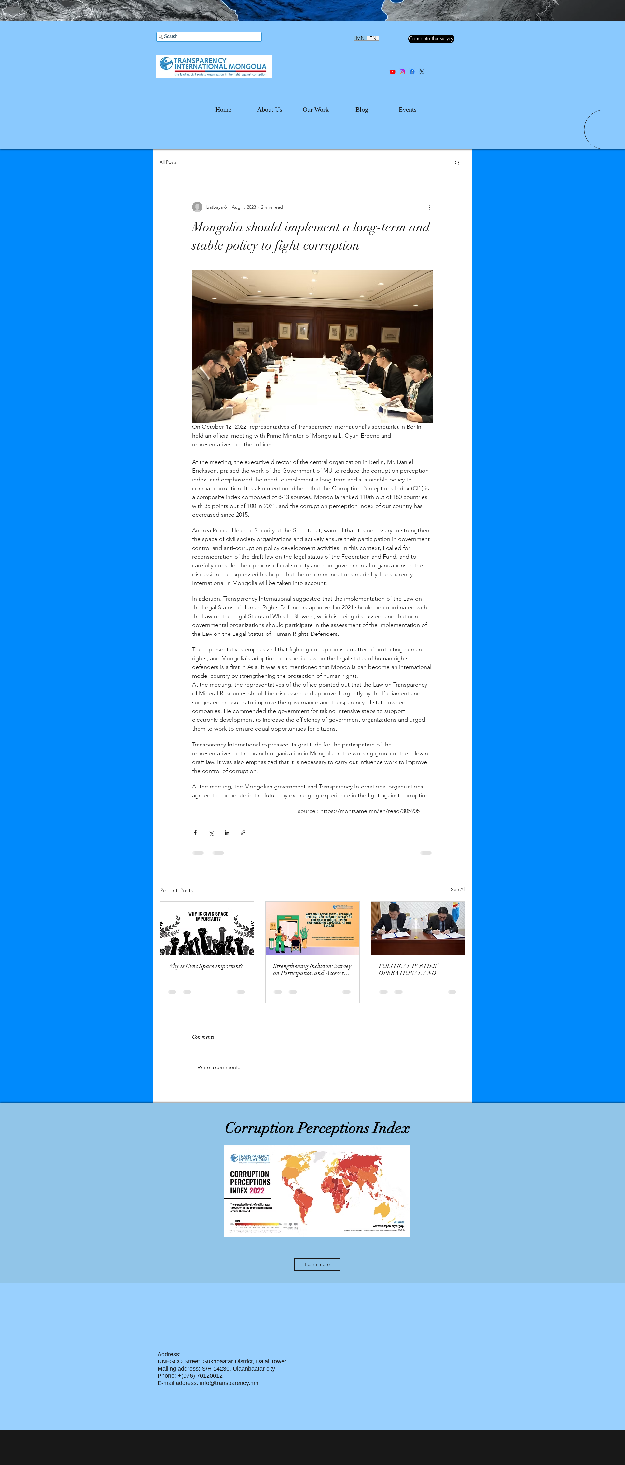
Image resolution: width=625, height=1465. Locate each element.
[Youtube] (392, 71)
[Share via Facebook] (195, 833)
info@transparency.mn (229, 1383)
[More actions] (429, 207)
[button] (269, 106)
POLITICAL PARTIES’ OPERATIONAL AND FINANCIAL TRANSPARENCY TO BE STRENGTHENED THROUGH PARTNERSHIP (415, 969)
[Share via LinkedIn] (227, 833)
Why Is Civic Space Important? (205, 966)
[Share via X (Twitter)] (211, 833)
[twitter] (422, 71)
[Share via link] (243, 833)
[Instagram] (402, 71)
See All (458, 889)
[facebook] (412, 71)
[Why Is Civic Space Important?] (207, 928)
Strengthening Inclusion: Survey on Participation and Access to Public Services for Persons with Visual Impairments (312, 969)
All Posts (168, 162)
